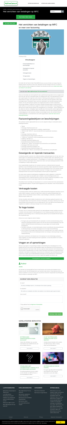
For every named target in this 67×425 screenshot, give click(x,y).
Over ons (26, 417)
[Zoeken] (62, 11)
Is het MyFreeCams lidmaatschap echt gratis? (50, 338)
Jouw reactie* (23, 294)
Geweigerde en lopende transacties (28, 69)
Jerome (21, 266)
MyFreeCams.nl (11, 3)
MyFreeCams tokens (23, 401)
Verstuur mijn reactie (55, 314)
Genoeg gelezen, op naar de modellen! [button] (41, 258)
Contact (10, 417)
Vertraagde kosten (27, 73)
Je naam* (22, 283)
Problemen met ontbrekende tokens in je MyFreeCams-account (29, 367)
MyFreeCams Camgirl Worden (48, 3)
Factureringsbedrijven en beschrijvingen (28, 64)
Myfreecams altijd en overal (8, 402)
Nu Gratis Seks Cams (25, 17)
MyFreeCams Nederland (33, 3)
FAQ (11, 419)
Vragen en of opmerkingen (29, 79)
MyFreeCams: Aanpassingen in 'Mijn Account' (27, 338)
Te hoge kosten (26, 76)
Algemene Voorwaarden (36, 304)
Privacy (41, 417)
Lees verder (29, 348)
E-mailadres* (23, 288)
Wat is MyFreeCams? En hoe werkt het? (37, 91)
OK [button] (60, 422)
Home (4, 9)
